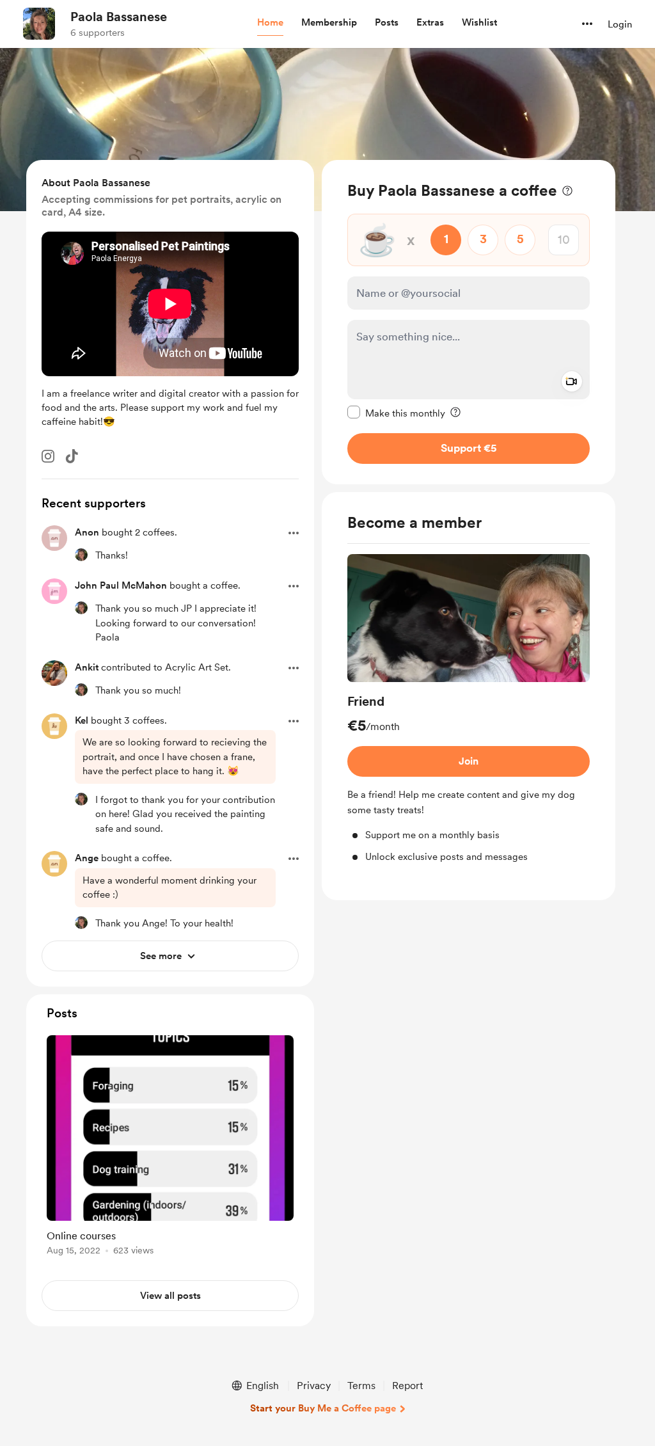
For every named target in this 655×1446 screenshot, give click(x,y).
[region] (468, 322)
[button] (270, 23)
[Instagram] (48, 456)
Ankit (87, 667)
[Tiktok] (72, 456)
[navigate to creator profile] (39, 24)
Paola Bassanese (118, 16)
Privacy (314, 1385)
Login (620, 24)
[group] (468, 709)
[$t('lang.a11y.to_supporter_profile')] (81, 554)
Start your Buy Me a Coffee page (323, 1408)
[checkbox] (396, 412)
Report (407, 1385)
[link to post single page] (170, 1147)
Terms (361, 1385)
